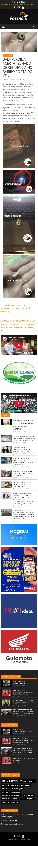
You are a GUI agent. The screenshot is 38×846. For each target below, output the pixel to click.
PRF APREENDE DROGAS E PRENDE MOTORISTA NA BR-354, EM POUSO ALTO (23, 702)
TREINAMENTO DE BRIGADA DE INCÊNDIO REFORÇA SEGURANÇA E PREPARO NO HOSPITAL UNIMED (23, 711)
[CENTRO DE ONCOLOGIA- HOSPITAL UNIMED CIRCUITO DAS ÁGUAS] (6, 471)
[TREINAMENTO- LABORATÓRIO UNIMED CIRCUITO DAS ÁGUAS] (6, 447)
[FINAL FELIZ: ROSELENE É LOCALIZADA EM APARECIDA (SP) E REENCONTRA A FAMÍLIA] (6, 690)
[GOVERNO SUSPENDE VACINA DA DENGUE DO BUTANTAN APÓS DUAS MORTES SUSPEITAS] (6, 420)
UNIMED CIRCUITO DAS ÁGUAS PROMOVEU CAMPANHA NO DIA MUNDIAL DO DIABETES (24, 461)
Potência (24, 79)
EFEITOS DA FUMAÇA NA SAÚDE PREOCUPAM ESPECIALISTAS (22, 484)
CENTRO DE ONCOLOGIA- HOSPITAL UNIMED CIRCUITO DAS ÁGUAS (23, 473)
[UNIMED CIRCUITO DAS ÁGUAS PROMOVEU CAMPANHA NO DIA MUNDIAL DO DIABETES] (6, 458)
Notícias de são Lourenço (11, 795)
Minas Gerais (25, 785)
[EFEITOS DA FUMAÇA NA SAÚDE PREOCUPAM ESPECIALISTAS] (6, 482)
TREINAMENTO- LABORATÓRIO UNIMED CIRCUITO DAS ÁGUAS (21, 449)
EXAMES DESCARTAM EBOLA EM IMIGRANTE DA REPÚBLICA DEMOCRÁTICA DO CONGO (24, 438)
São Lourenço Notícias (10, 802)
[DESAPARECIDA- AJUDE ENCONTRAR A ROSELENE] (6, 758)
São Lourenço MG (27, 799)
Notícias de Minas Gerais (11, 792)
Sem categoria (8, 55)
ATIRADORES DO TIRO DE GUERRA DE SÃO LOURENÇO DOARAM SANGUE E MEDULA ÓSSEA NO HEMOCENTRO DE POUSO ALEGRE (23, 514)
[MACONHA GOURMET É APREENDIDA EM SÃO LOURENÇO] (6, 681)
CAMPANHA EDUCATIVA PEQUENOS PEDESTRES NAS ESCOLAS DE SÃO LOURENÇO (18, 308)
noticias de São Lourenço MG (12, 789)
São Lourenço (29, 795)
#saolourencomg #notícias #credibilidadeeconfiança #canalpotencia (17, 781)
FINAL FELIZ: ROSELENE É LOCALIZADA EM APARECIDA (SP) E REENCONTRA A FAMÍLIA (23, 692)
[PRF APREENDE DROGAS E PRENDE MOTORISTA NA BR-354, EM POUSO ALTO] (6, 700)
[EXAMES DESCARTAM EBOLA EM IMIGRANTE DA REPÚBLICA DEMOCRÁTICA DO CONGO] (6, 437)
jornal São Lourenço (10, 785)
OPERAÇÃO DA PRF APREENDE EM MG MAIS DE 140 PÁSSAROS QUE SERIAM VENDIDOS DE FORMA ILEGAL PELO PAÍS (18, 326)
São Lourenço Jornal (10, 799)
